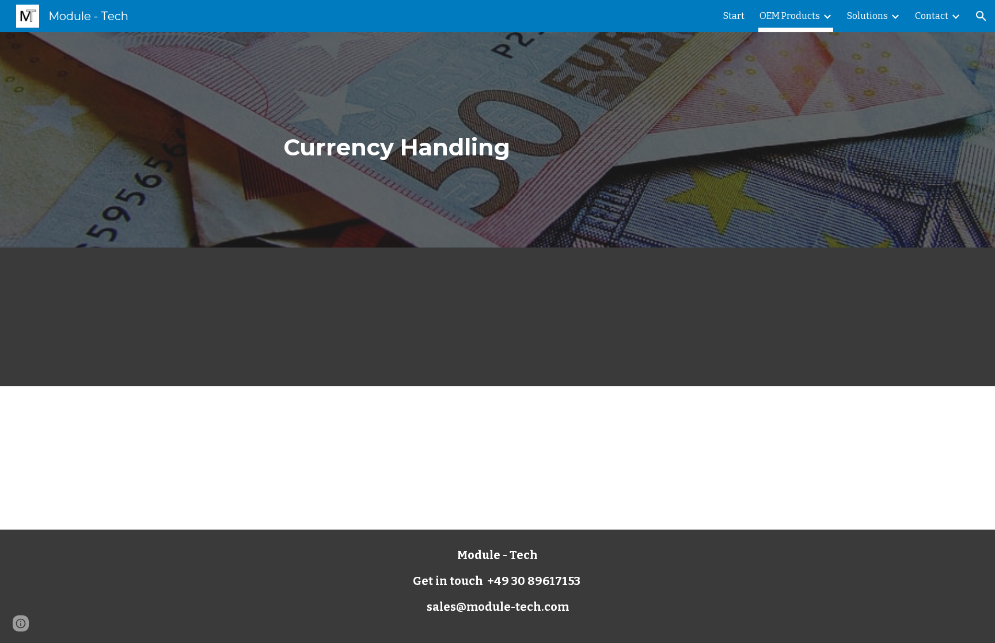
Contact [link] (931, 15)
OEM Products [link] (789, 15)
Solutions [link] (867, 15)
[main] (497, 140)
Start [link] (734, 15)
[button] (981, 16)
